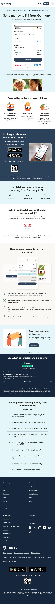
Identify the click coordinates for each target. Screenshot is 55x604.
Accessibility (6, 561)
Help (30, 519)
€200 (16, 34)
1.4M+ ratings (18, 11)
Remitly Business (33, 494)
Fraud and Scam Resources (11, 526)
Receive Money (33, 490)
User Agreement (7, 553)
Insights (5, 540)
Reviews (5, 508)
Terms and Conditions (25, 75)
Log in (39, 3)
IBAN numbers (7, 533)
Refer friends (6, 537)
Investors (5, 505)
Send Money (32, 486)
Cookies (14, 561)
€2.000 (24, 34)
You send (16, 25)
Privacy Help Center (38, 557)
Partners (5, 530)
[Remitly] (6, 4)
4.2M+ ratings (39, 11)
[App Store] (14, 155)
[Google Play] (14, 149)
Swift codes (6, 522)
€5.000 (31, 34)
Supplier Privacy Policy (9, 557)
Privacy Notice (35, 553)
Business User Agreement (21, 553)
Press (4, 497)
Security (49, 557)
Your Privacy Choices (24, 557)
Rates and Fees (7, 519)
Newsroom (6, 494)
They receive (17, 38)
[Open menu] (52, 3)
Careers (5, 501)
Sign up (46, 3)
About (4, 486)
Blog (4, 490)
